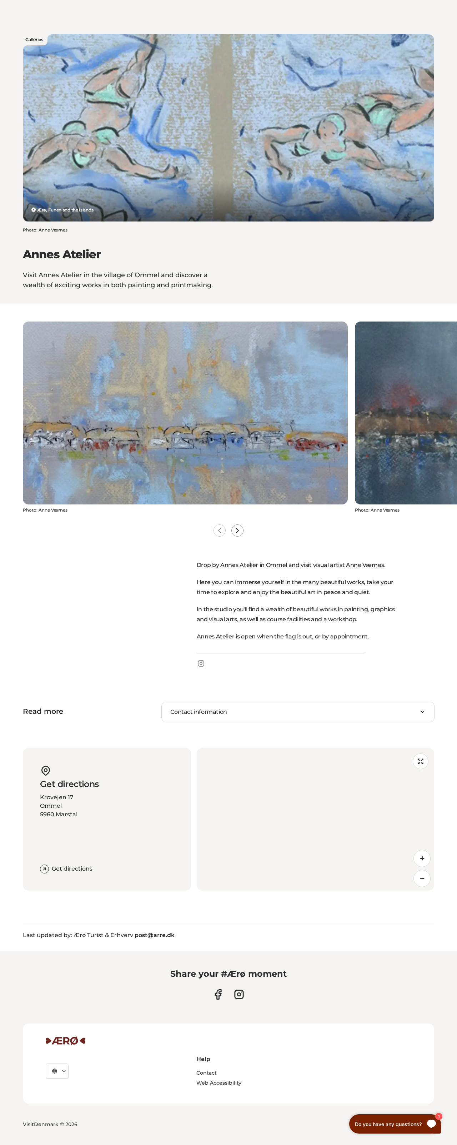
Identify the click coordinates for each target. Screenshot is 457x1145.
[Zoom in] (422, 858)
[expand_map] (420, 761)
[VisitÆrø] (65, 1040)
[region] (315, 819)
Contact (206, 1073)
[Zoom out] (422, 878)
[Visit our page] (239, 994)
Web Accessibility (218, 1083)
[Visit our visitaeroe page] (218, 994)
